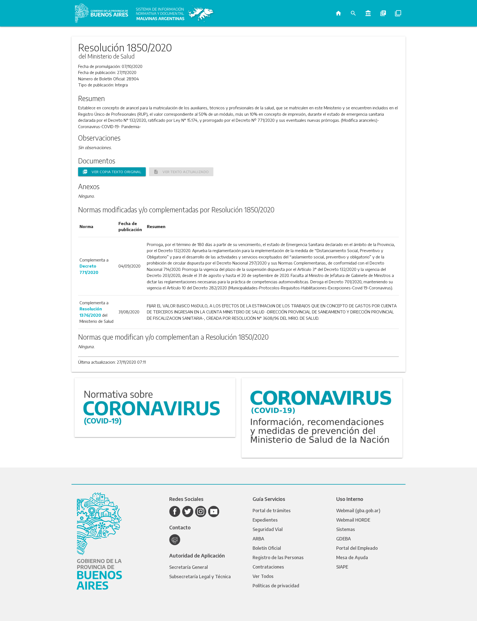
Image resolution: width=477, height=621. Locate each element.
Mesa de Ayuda (352, 557)
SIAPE (342, 567)
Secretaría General (188, 567)
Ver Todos (263, 576)
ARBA (258, 538)
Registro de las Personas (278, 557)
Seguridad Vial (268, 529)
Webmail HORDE (353, 520)
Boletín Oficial (267, 548)
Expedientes (265, 520)
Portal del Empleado (357, 548)
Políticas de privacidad (276, 585)
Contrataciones (268, 567)
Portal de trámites (272, 510)
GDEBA (343, 538)
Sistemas (345, 529)
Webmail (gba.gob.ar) (358, 510)
